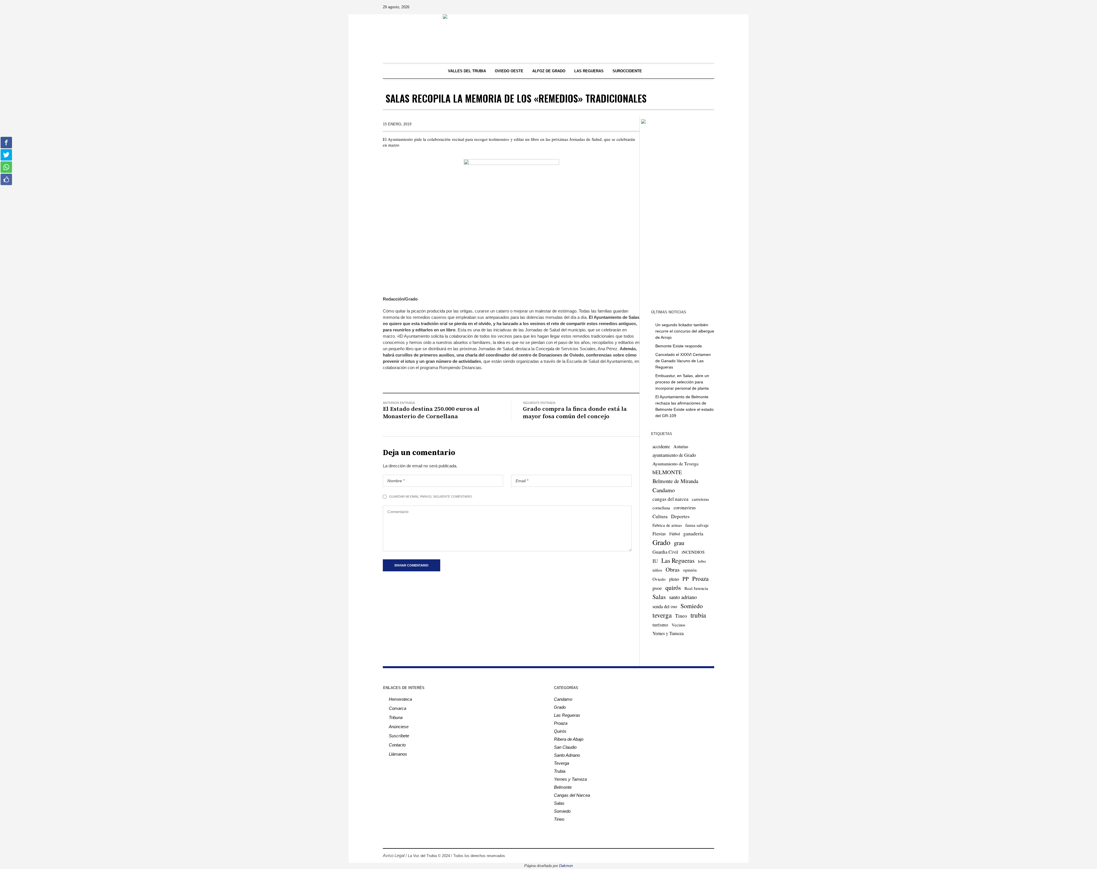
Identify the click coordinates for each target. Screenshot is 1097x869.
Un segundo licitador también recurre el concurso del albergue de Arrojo (684, 331)
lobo (702, 561)
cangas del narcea (670, 499)
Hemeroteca (400, 699)
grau (679, 543)
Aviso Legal (394, 855)
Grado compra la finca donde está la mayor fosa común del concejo (575, 412)
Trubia (559, 771)
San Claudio (565, 747)
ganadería (693, 533)
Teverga (561, 763)
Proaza (700, 578)
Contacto (397, 744)
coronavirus (685, 507)
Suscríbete (399, 735)
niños (657, 570)
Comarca (397, 708)
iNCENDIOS (693, 552)
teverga (662, 615)
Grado (661, 542)
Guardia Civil (665, 552)
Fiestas (659, 533)
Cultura (660, 516)
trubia (698, 615)
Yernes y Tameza (668, 633)
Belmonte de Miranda (675, 480)
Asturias (680, 446)
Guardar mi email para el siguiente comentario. (431, 496)
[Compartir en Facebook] (6, 142)
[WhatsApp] (709, 7)
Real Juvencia (696, 588)
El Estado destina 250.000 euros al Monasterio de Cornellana (431, 412)
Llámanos (398, 754)
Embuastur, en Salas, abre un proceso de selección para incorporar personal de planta (682, 382)
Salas (659, 596)
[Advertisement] (677, 216)
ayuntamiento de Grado (674, 455)
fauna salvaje (697, 525)
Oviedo (659, 579)
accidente (661, 446)
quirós (673, 587)
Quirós (560, 731)
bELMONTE (667, 472)
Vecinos (678, 625)
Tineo (681, 615)
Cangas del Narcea (572, 795)
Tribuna (396, 717)
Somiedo (691, 606)
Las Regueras (677, 560)
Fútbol (674, 533)
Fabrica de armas (667, 525)
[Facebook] (669, 7)
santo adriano (683, 597)
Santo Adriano (567, 755)
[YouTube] (693, 7)
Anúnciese (399, 726)
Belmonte (563, 787)
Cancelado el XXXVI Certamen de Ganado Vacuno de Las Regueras (683, 360)
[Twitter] (685, 7)
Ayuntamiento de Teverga (675, 463)
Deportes (680, 516)
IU (655, 560)
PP (685, 578)
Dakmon (566, 866)
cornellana (661, 507)
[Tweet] (6, 155)
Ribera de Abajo (568, 739)
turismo (660, 624)
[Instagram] (677, 7)
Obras (673, 569)
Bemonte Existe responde (678, 346)
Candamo (663, 490)
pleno (674, 579)
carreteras (700, 499)
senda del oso (664, 606)
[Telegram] (701, 7)
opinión (690, 570)
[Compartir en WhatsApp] (6, 167)
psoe (657, 587)
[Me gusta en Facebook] (6, 179)
